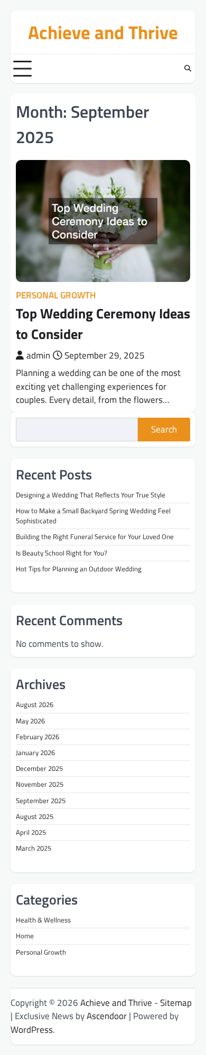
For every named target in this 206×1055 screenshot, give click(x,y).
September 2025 (40, 800)
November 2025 (39, 784)
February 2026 (37, 736)
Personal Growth (56, 295)
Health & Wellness (43, 920)
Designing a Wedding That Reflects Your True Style (90, 494)
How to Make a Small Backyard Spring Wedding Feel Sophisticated (93, 515)
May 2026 (30, 720)
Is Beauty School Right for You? (61, 553)
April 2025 (31, 832)
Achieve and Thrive (103, 32)
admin (38, 355)
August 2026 (34, 704)
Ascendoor (107, 1016)
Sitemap (176, 1003)
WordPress (32, 1030)
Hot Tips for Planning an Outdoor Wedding (79, 568)
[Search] (187, 69)
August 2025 (34, 816)
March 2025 (33, 848)
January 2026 (35, 752)
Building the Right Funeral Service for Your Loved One (95, 536)
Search (164, 429)
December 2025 (39, 768)
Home (25, 935)
